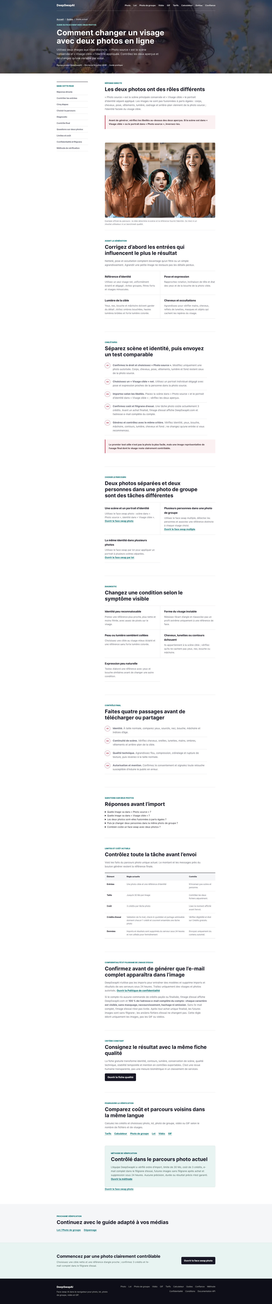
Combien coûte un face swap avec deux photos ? (134, 826)
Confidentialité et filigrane (69, 142)
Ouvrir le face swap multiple (179, 529)
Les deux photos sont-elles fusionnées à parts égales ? (136, 819)
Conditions (190, 1291)
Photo (128, 5)
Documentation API (206, 1291)
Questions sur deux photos (70, 129)
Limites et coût (64, 135)
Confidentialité (176, 1291)
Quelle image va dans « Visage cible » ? (128, 815)
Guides (199, 5)
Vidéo (161, 5)
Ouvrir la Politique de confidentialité (138, 990)
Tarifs (175, 5)
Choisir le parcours (66, 110)
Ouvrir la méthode (121, 1179)
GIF (168, 5)
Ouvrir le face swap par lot (119, 557)
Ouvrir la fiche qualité (120, 1077)
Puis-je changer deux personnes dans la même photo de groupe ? (142, 823)
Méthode (211, 1286)
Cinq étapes (62, 104)
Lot (135, 5)
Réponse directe (64, 92)
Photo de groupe (147, 5)
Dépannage (90, 1230)
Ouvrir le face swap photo (119, 521)
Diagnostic (62, 117)
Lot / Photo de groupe (69, 1230)
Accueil (60, 19)
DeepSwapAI (66, 5)
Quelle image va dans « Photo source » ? (129, 811)
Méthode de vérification (68, 148)
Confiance (210, 5)
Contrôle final (63, 123)
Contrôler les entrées (67, 98)
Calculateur (187, 5)
